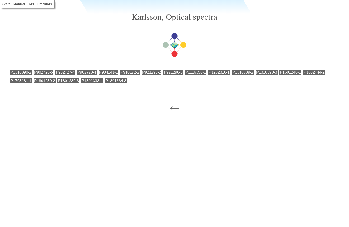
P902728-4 (86, 72)
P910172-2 (130, 72)
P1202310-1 (219, 72)
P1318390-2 (20, 72)
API (31, 4)
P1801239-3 (68, 81)
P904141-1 (108, 72)
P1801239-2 (44, 81)
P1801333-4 (92, 81)
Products (44, 4)
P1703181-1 (20, 81)
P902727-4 (65, 72)
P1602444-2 (314, 72)
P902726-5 (43, 72)
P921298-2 (151, 72)
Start (6, 4)
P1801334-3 (115, 81)
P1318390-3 (266, 72)
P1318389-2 (242, 72)
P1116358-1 (195, 72)
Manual (19, 4)
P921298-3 (173, 72)
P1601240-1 (290, 72)
